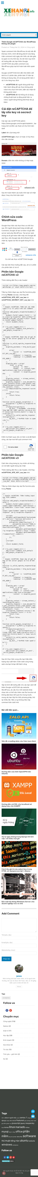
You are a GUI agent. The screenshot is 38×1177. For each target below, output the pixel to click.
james (19, 976)
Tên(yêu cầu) (6, 935)
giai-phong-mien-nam (30, 1120)
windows (7, 1144)
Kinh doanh (7, 1040)
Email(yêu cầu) (7, 942)
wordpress (6, 998)
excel (14, 1120)
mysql (5, 1131)
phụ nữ (10, 1136)
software (29, 1136)
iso (11, 1123)
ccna (18, 1118)
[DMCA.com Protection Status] (8, 1162)
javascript (16, 1123)
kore (3, 1127)
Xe (4, 1059)
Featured (20, 1120)
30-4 (3, 1118)
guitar (8, 1123)
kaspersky (30, 1123)
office (19, 1131)
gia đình (4, 1123)
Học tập (6, 1035)
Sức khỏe (6, 1045)
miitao (27, 1127)
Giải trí (5, 1031)
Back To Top (19, 1173)
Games (5, 1026)
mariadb (20, 1127)
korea (6, 1127)
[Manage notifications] (3, 1173)
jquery (22, 1123)
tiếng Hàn (15, 1141)
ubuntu (24, 1140)
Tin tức (5, 1050)
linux (12, 1127)
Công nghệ (31, 47)
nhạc (14, 1132)
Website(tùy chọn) (8, 950)
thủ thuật (6, 1140)
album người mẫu (10, 1118)
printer (14, 1136)
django (4, 1120)
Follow (19, 986)
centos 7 (23, 1118)
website (32, 1141)
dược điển (9, 1120)
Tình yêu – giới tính (10, 1054)
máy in (10, 1132)
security (19, 1136)
